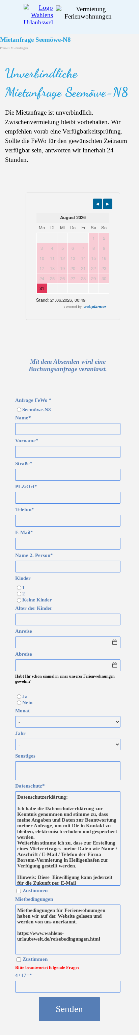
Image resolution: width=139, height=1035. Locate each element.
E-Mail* (24, 532)
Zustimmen (35, 890)
